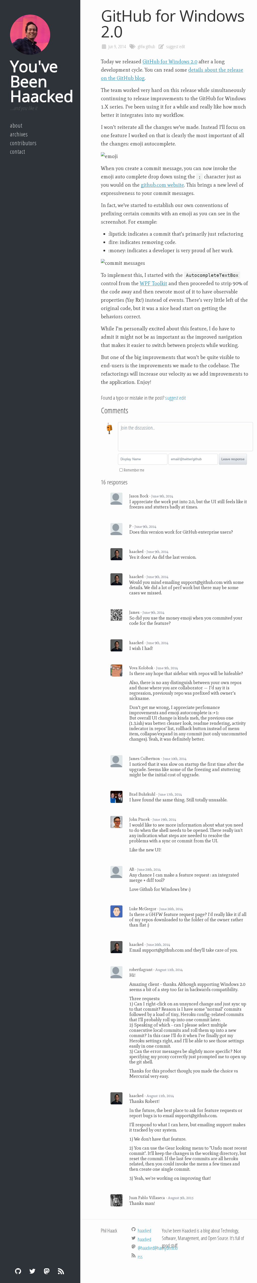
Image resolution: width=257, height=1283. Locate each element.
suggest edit (175, 46)
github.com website (162, 185)
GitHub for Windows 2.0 (170, 61)
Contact (17, 151)
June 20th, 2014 (149, 869)
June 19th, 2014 (164, 819)
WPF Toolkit (153, 283)
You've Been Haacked (41, 81)
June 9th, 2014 (162, 496)
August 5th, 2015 (180, 1198)
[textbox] (185, 436)
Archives (19, 134)
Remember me (134, 470)
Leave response (232, 459)
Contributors (23, 143)
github (150, 46)
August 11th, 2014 (168, 969)
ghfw (141, 46)
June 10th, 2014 (174, 758)
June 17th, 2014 (170, 794)
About (16, 125)
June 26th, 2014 (171, 909)
